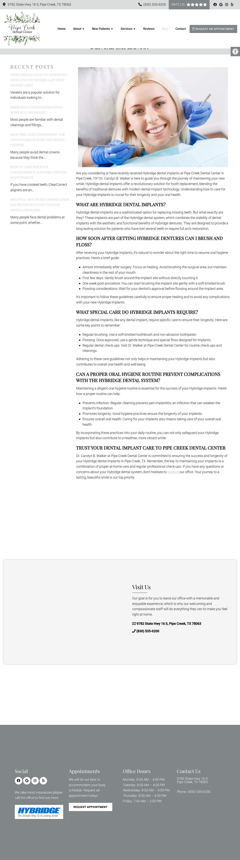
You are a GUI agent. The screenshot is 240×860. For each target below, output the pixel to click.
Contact (181, 29)
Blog (165, 29)
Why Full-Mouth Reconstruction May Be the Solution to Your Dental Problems (39, 204)
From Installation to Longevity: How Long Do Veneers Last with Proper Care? (39, 80)
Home (62, 29)
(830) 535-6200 (154, 4)
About (77, 29)
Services (126, 29)
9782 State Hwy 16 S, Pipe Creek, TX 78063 (39, 4)
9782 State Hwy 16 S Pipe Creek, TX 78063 (192, 780)
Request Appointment (91, 806)
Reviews (148, 29)
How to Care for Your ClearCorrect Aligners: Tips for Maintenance (38, 172)
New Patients (101, 29)
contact (173, 472)
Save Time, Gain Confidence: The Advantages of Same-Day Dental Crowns (37, 139)
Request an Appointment (214, 28)
